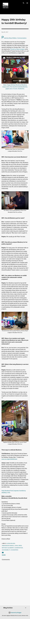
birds (20, 545)
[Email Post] (3, 553)
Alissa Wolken (10, 543)
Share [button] (4, 555)
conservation (18, 547)
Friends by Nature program (17, 49)
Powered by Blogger (15, 612)
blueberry (11, 547)
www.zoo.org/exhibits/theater (9, 459)
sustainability (6, 550)
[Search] (23, 3)
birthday (4, 547)
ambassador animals (8, 545)
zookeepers (14, 550)
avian (16, 545)
